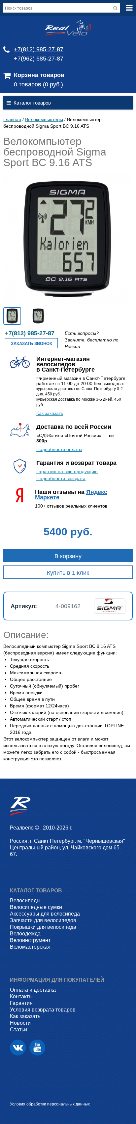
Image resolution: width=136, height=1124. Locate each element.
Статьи (18, 1029)
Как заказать (49, 413)
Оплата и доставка (33, 990)
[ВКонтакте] (18, 1048)
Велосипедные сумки (36, 907)
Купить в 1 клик (68, 572)
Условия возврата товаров (43, 1009)
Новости (20, 1023)
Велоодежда (25, 933)
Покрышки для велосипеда (43, 927)
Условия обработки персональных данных (50, 1104)
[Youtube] (37, 1048)
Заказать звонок (31, 343)
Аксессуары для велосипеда (45, 914)
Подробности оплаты (59, 449)
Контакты (21, 996)
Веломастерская (30, 947)
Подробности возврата (60, 478)
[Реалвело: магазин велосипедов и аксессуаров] (68, 34)
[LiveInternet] (15, 1094)
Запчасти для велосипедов (43, 920)
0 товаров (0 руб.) (38, 84)
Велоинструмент (30, 940)
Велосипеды (25, 900)
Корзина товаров (39, 75)
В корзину (68, 556)
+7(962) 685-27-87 (38, 58)
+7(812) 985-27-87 (38, 49)
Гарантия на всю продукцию (67, 471)
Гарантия (21, 1003)
